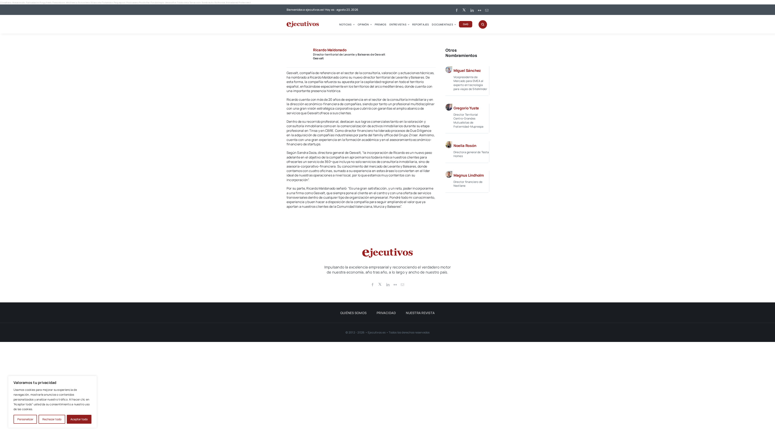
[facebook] (456, 10)
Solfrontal (219, 2)
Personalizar (25, 419)
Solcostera (84, 2)
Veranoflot (170, 2)
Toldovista (183, 2)
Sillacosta (95, 2)
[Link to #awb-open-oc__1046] (483, 24)
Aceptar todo (79, 419)
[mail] (486, 10)
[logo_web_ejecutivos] (303, 23)
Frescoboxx (58, 2)
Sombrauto (208, 2)
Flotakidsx (107, 2)
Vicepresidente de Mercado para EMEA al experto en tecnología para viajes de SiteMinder (470, 83)
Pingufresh (46, 2)
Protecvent (244, 2)
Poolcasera (132, 2)
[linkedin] (472, 10)
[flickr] (479, 10)
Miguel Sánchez (467, 70)
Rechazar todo (51, 419)
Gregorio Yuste (466, 108)
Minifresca (71, 2)
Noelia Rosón (464, 145)
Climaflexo (6, 2)
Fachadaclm (32, 2)
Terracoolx (195, 2)
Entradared (232, 2)
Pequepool (120, 2)
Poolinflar (144, 2)
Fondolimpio (157, 2)
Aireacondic (18, 2)
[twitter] (464, 9)
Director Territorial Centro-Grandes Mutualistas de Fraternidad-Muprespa (468, 120)
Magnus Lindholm (468, 175)
